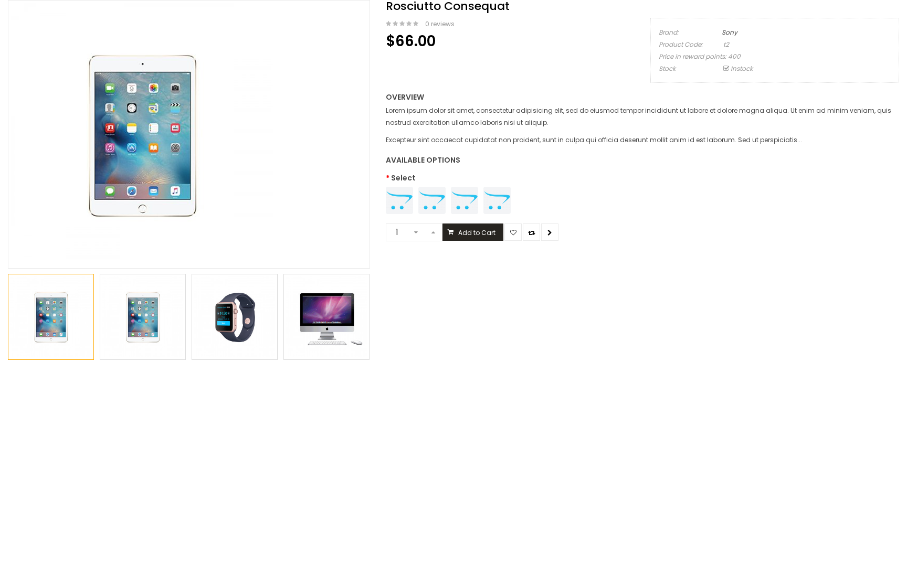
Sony (729, 32)
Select (403, 178)
